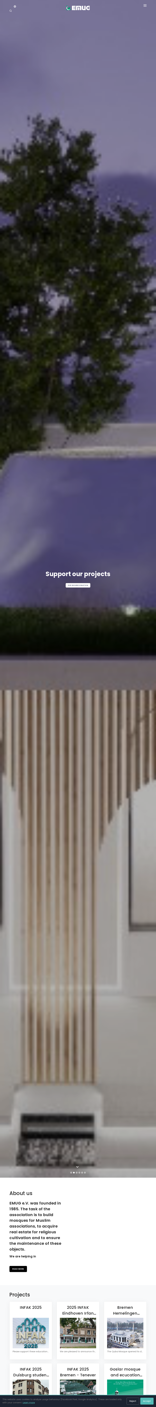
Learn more (29, 1402)
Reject (132, 1401)
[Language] (15, 6)
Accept (147, 1401)
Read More (18, 1269)
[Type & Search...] (11, 11)
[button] (145, 6)
